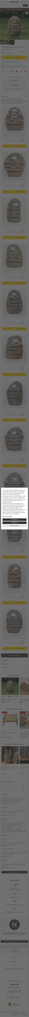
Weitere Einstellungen (7, 516)
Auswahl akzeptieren (14, 525)
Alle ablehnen (14, 522)
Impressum (19, 511)
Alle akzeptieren (14, 519)
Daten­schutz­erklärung (14, 514)
